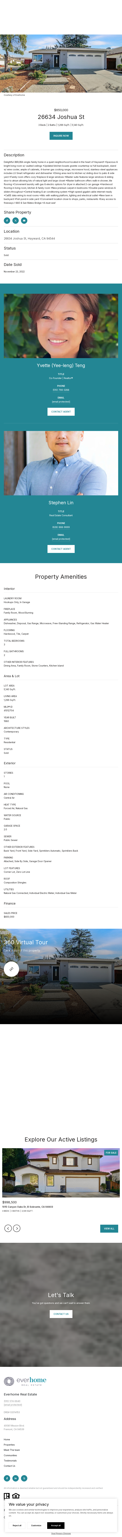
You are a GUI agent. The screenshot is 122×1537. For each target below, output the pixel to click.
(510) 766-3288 (61, 390)
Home (7, 1439)
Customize (36, 1525)
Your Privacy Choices (61, 1533)
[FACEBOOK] (7, 1478)
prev (8, 1228)
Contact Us (9, 1465)
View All (109, 1228)
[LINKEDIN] (15, 1478)
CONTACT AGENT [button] (61, 411)
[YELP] (24, 1478)
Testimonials (10, 1460)
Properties (9, 1444)
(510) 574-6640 (12, 1401)
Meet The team (12, 1450)
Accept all (56, 1525)
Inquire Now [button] (61, 135)
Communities (10, 1455)
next (16, 1228)
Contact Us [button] (61, 1314)
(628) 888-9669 (61, 527)
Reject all (17, 1525)
